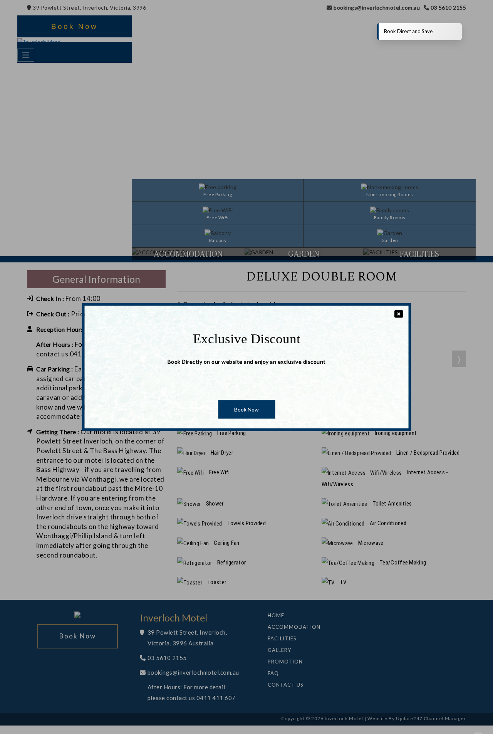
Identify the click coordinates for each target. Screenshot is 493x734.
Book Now (246, 409)
